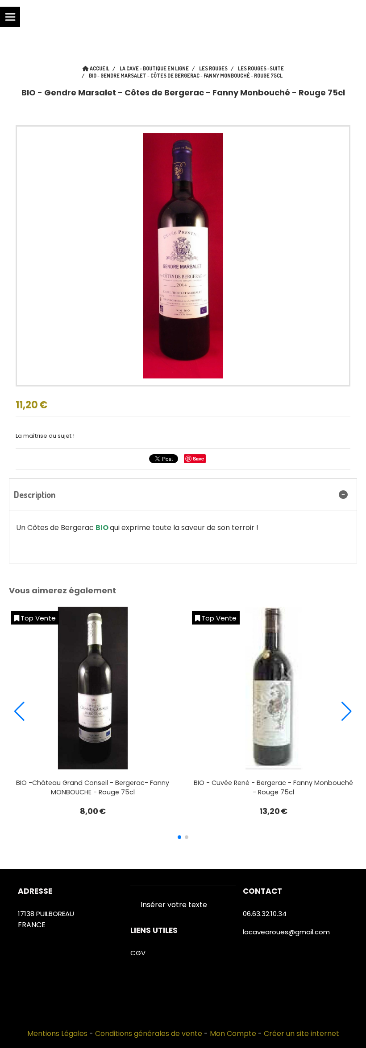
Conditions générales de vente (148, 1033)
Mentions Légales (57, 1033)
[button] (179, 837)
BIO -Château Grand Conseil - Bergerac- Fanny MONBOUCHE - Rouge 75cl (92, 787)
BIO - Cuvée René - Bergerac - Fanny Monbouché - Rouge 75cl (273, 787)
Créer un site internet (301, 1033)
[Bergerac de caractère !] (273, 688)
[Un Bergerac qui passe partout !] (92, 688)
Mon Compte (233, 1033)
